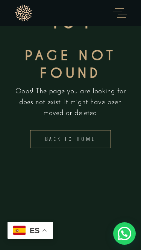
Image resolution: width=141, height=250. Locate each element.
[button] (124, 233)
